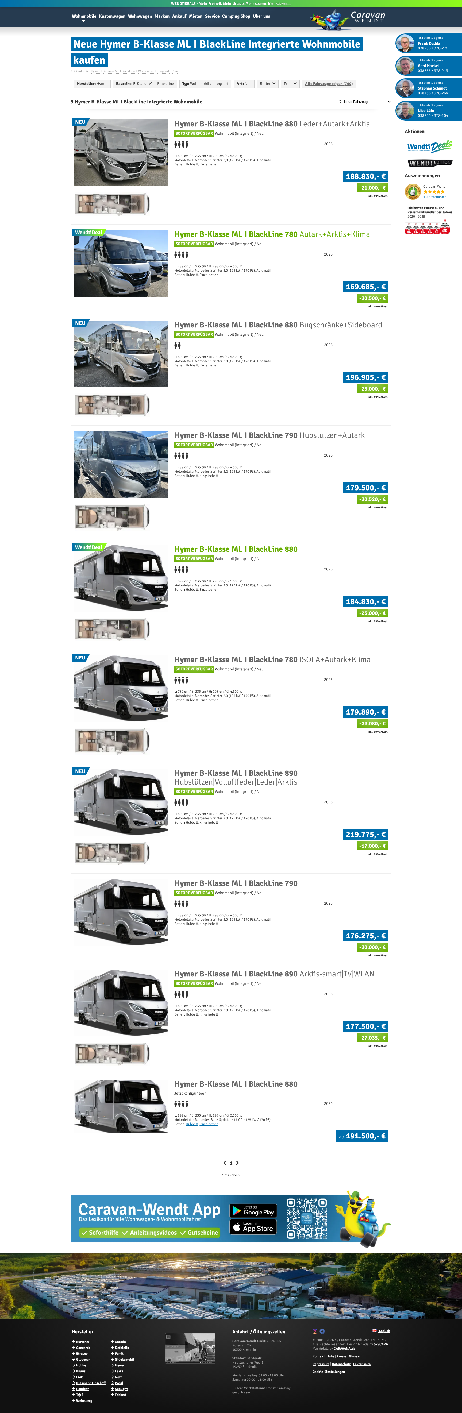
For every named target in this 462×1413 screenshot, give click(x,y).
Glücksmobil (124, 1359)
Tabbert (120, 1395)
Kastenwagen (112, 16)
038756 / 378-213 (433, 70)
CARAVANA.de (344, 1348)
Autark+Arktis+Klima (272, 234)
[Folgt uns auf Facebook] (322, 1332)
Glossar (355, 1356)
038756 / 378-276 (433, 48)
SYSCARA (381, 1344)
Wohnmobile (84, 16)
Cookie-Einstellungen (329, 1372)
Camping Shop (236, 16)
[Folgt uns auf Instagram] (316, 1332)
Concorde (83, 1348)
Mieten (195, 16)
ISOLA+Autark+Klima (272, 660)
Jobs (330, 1356)
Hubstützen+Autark (269, 435)
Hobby (81, 1365)
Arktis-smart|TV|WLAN (274, 974)
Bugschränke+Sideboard (278, 325)
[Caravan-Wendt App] (231, 1250)
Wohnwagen (140, 16)
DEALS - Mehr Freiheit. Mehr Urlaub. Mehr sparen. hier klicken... (231, 3)
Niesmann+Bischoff (91, 1383)
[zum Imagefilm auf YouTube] (191, 1362)
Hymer (120, 1365)
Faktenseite (362, 1364)
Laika (119, 1371)
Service (212, 16)
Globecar (83, 1359)
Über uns (261, 16)
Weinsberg (84, 1401)
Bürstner (82, 1342)
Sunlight (121, 1389)
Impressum (321, 1364)
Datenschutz (341, 1364)
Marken (162, 16)
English (384, 1331)
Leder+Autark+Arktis (272, 124)
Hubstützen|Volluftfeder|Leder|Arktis (236, 777)
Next (118, 1377)
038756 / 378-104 (433, 115)
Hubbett (192, 1124)
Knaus (81, 1371)
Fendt (119, 1354)
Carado (120, 1342)
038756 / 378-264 (433, 93)
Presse (341, 1356)
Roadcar (82, 1389)
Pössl (119, 1383)
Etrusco (82, 1354)
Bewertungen (435, 197)
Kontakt (319, 1356)
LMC (79, 1377)
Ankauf (179, 16)
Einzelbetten (208, 1124)
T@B (79, 1395)
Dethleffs (122, 1348)
